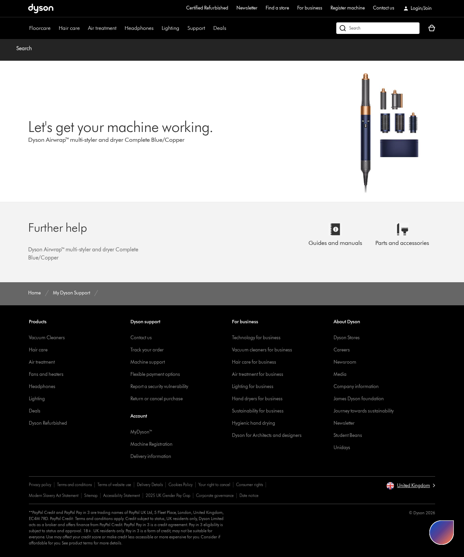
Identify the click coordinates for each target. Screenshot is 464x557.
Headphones (139, 28)
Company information (356, 386)
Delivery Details (150, 484)
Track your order (147, 350)
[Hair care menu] (83, 28)
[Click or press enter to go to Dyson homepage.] (40, 8)
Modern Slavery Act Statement (53, 495)
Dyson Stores (347, 338)
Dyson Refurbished (48, 423)
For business (309, 8)
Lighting (170, 28)
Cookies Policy (180, 484)
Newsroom (345, 362)
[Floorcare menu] (54, 28)
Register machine (348, 8)
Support (196, 28)
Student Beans (348, 435)
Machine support (147, 362)
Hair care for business (254, 362)
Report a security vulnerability (159, 386)
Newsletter (246, 8)
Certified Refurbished (207, 8)
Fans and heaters (46, 374)
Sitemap (90, 495)
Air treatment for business (257, 374)
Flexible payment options (155, 374)
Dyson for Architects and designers (267, 435)
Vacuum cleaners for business (262, 350)
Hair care (69, 28)
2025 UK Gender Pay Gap (168, 495)
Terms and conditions (74, 484)
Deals (219, 28)
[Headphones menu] (157, 28)
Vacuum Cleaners (47, 338)
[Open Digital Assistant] (441, 532)
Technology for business (256, 338)
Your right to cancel (214, 484)
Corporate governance (215, 495)
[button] (410, 486)
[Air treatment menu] (120, 28)
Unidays (342, 447)
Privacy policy (40, 484)
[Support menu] (208, 28)
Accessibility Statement (121, 495)
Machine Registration (151, 444)
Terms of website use (114, 484)
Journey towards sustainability (364, 411)
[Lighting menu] (182, 28)
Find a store (277, 8)
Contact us (383, 8)
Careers (342, 350)
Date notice (248, 495)
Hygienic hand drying (253, 423)
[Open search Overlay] (378, 28)
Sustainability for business (258, 411)
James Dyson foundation (359, 399)
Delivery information (150, 456)
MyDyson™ (141, 432)
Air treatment (102, 28)
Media (340, 374)
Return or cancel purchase (156, 399)
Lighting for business (252, 386)
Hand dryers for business (257, 399)
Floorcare (40, 28)
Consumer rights (249, 484)
